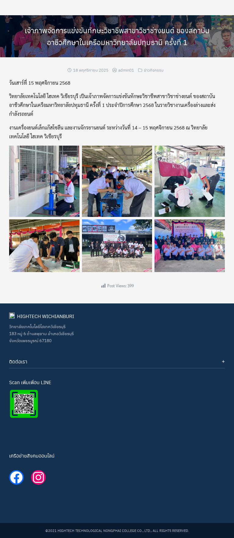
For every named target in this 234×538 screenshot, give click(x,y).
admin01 (126, 70)
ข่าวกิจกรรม (154, 70)
